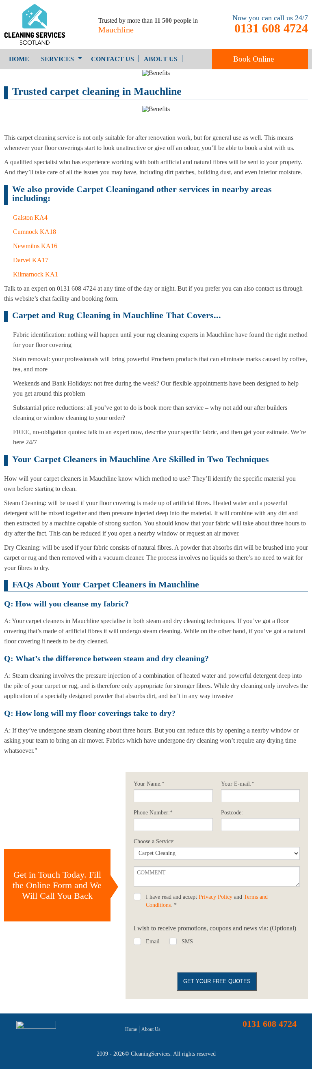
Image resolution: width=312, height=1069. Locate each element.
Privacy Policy (215, 897)
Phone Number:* (153, 813)
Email (153, 941)
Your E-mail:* (237, 784)
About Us (161, 59)
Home (19, 59)
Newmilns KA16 (35, 245)
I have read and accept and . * (207, 901)
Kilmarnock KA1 (35, 274)
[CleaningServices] (39, 24)
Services (57, 59)
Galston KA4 (30, 217)
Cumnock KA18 (34, 231)
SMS (187, 941)
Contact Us (112, 59)
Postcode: (232, 813)
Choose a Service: (154, 841)
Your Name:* (149, 784)
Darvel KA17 (30, 260)
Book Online (253, 59)
